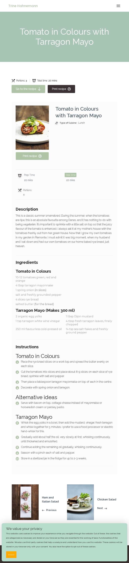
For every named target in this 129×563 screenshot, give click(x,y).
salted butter (35, 304)
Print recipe (59, 88)
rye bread (27, 299)
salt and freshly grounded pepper (38, 294)
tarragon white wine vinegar (38, 321)
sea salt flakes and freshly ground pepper (87, 330)
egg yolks (29, 316)
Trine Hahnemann (23, 6)
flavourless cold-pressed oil (39, 329)
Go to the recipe (26, 88)
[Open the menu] (118, 6)
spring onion (31, 290)
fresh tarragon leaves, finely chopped (89, 322)
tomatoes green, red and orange (36, 279)
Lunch (81, 122)
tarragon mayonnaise (34, 285)
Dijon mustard (79, 316)
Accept (11, 554)
